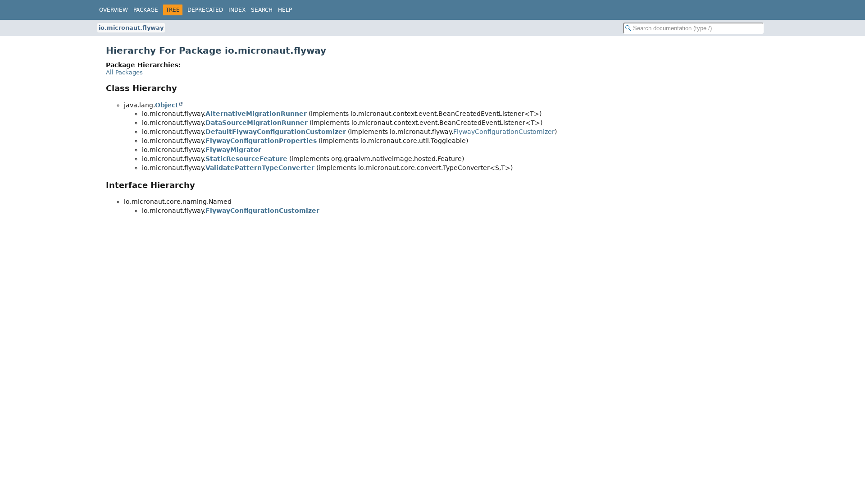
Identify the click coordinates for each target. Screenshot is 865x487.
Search (262, 10)
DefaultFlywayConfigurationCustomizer (275, 131)
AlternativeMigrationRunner (256, 113)
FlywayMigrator (233, 149)
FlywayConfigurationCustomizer (504, 131)
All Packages (124, 72)
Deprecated (205, 10)
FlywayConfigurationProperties (261, 140)
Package (145, 10)
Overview (113, 10)
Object (166, 105)
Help (285, 10)
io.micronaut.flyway (131, 27)
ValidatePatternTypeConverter (259, 167)
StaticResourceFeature (246, 158)
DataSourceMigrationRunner (256, 122)
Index (237, 10)
